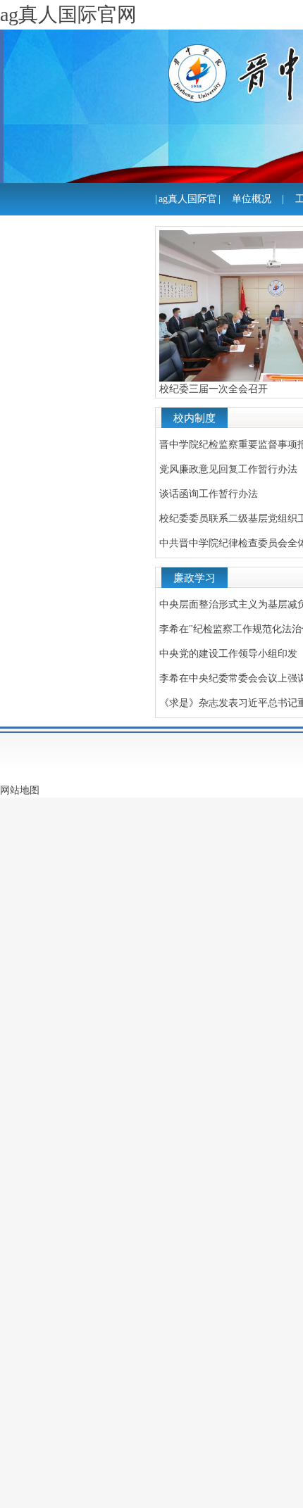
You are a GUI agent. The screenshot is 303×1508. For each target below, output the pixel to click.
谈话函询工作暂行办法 (208, 494)
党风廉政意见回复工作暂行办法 (228, 469)
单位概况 (251, 199)
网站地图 (19, 790)
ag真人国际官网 (188, 215)
